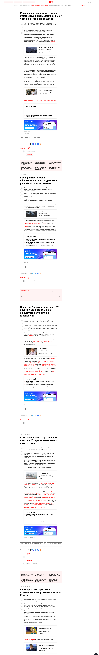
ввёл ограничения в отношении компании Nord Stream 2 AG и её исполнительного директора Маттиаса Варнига (39, 373)
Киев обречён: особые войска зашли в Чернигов (54, 168)
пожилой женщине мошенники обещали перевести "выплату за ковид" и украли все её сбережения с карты (40, 100)
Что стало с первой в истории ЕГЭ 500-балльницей (40, 575)
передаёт (53, 41)
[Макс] (33, 144)
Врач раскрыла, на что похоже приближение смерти (27, 292)
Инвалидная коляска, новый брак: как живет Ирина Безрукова (26, 163)
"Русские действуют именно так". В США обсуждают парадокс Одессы (40, 168)
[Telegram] (36, 144)
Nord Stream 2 (30, 403)
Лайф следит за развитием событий (41, 232)
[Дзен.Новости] (31, 144)
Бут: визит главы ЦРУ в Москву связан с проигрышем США (54, 575)
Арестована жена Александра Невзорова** (55, 163)
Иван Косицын (27, 133)
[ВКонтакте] (38, 144)
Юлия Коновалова (28, 404)
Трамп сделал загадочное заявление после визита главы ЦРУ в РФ (27, 298)
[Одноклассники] (41, 144)
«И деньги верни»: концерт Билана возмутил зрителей (40, 163)
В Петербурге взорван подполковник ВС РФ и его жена (26, 168)
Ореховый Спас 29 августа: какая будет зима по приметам (54, 293)
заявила (31, 335)
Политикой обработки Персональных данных (40, 5)
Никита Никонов (27, 262)
